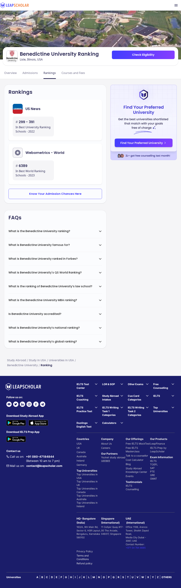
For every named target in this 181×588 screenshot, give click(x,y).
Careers (105, 447)
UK (78, 447)
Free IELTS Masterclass (132, 449)
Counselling (132, 489)
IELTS (129, 485)
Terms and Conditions (83, 557)
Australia (81, 456)
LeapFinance (157, 443)
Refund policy (84, 563)
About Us (106, 443)
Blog (128, 464)
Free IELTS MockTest (138, 443)
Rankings (49, 73)
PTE (152, 471)
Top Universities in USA (87, 476)
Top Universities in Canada (87, 490)
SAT (152, 467)
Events (129, 476)
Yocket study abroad (113, 457)
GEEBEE (105, 460)
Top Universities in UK (87, 483)
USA (79, 443)
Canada (81, 452)
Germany (82, 464)
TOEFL (154, 464)
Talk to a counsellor (137, 455)
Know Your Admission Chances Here (55, 194)
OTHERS (167, 577)
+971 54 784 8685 (136, 547)
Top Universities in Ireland (87, 504)
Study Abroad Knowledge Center (136, 470)
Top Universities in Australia (87, 497)
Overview (10, 73)
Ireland (80, 460)
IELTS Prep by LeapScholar (158, 449)
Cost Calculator (134, 459)
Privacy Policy (85, 551)
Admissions (30, 73)
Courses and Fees (73, 73)
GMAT (153, 478)
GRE (152, 475)
